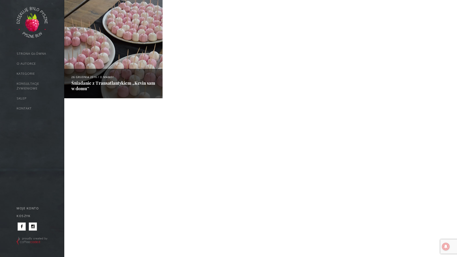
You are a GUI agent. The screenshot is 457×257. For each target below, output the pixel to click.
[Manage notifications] (446, 246)
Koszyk (23, 216)
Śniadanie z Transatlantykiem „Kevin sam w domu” (113, 85)
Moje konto (28, 208)
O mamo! (107, 77)
